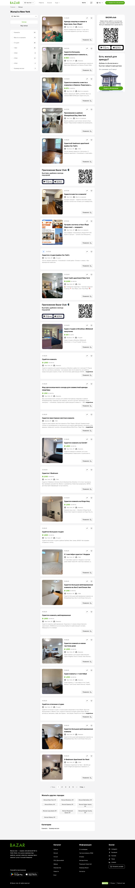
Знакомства (57, 868)
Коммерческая (19, 68)
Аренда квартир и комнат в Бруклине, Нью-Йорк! (75, 22)
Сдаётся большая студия (53, 532)
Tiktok (113, 859)
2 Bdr (16, 58)
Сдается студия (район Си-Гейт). (56, 255)
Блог (55, 875)
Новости (56, 871)
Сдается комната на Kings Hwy (77, 501)
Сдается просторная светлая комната (58, 418)
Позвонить (86, 40)
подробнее (89, 372)
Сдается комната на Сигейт (75, 443)
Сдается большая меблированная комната (78, 730)
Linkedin (113, 862)
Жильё (56, 853)
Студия (16, 43)
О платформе (83, 849)
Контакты (82, 871)
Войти (84, 2)
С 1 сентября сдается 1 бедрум (77, 554)
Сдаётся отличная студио (53, 704)
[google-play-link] (17, 874)
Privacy (112, 883)
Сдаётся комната (49, 359)
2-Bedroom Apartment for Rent (76, 759)
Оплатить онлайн (117, 866)
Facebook (114, 852)
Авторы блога (83, 860)
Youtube (113, 856)
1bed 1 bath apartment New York (77, 278)
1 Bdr (15, 48)
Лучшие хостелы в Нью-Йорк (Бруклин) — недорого (76, 226)
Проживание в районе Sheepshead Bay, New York (75, 114)
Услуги (49, 3)
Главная (12, 7)
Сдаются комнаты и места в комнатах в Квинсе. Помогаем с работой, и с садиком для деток (77, 85)
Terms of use (121, 883)
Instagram (114, 849)
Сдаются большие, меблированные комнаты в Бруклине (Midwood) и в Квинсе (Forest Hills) (77, 56)
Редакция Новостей (85, 864)
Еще (56, 3)
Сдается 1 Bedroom (50, 473)
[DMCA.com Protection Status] (105, 883)
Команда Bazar (84, 868)
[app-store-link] (31, 874)
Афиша (56, 864)
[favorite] (91, 18)
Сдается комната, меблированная (56, 615)
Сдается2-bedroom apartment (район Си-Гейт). (76, 144)
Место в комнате (20, 38)
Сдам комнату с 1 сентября (75, 674)
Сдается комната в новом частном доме (75, 644)
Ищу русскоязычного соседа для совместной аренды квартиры (65, 388)
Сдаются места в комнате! (75, 194)
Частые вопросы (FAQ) (86, 853)
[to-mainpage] (17, 845)
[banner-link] (67, 176)
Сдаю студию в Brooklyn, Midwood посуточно (78, 330)
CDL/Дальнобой (59, 860)
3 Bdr (16, 53)
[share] (87, 18)
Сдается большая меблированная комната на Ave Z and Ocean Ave (78, 586)
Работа (41, 3)
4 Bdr (16, 63)
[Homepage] (15, 3)
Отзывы (81, 857)
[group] (24, 24)
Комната (17, 32)
